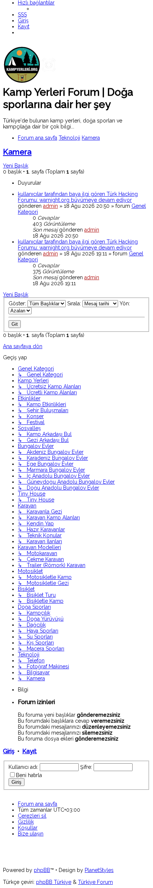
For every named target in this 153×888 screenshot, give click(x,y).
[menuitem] (22, 14)
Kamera (17, 151)
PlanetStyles (99, 870)
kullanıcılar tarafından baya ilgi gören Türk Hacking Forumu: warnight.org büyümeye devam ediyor (78, 197)
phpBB (42, 870)
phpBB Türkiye (53, 882)
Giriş (8, 751)
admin (50, 206)
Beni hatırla (29, 775)
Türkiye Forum (95, 882)
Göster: (18, 303)
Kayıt (29, 751)
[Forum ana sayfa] (58, 82)
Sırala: (74, 303)
